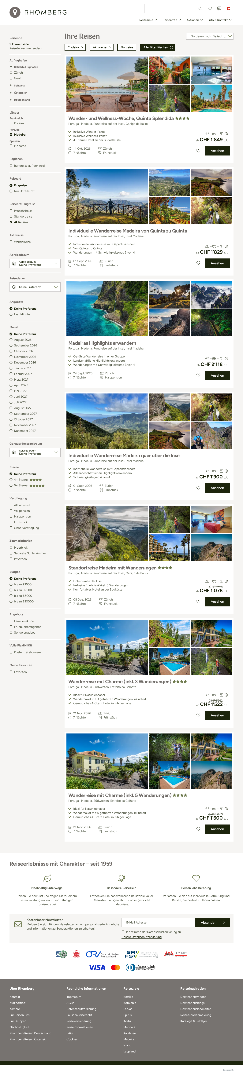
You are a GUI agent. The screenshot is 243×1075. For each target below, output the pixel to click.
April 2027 (21, 385)
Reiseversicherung (78, 1021)
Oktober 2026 (23, 351)
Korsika (19, 123)
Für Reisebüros (19, 1015)
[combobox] (174, 8)
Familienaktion (24, 621)
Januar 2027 (22, 368)
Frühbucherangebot (27, 627)
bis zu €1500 (23, 584)
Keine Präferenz (25, 308)
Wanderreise (22, 242)
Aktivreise (21, 222)
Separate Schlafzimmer (30, 553)
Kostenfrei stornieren (28, 652)
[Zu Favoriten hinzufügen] (198, 150)
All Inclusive (22, 505)
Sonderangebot (24, 632)
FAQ (69, 1033)
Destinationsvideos (193, 997)
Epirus (127, 1015)
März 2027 (21, 379)
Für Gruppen (17, 1021)
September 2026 (25, 345)
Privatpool (21, 559)
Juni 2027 (21, 396)
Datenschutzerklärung (81, 1009)
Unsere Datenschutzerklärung (142, 937)
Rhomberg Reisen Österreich (28, 1039)
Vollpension (22, 511)
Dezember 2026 (25, 362)
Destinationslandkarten (195, 1009)
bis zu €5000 (23, 596)
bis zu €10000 (24, 601)
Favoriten (20, 672)
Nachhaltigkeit (19, 1027)
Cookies (71, 1039)
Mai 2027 (20, 391)
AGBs (70, 1003)
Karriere (14, 1009)
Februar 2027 (23, 374)
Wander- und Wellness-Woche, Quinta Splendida (121, 118)
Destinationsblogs (192, 1003)
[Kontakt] (219, 8)
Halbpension (22, 516)
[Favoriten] (210, 8)
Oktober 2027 (23, 419)
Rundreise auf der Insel (29, 165)
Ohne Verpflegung (26, 528)
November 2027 (25, 425)
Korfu (127, 1021)
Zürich (18, 72)
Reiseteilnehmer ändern (25, 48)
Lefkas (127, 1009)
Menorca (20, 146)
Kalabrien (129, 1033)
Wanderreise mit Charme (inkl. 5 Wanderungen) (119, 795)
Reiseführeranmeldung (195, 1015)
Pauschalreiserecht (79, 1015)
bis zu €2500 (23, 590)
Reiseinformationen (79, 1027)
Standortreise (23, 216)
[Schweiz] (229, 8)
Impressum (73, 997)
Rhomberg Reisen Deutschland (30, 1033)
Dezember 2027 (25, 431)
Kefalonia (129, 1003)
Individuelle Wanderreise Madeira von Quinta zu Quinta (127, 231)
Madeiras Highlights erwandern (102, 343)
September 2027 (25, 413)
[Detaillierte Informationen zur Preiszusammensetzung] (226, 133)
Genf (17, 78)
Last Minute (22, 314)
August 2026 (23, 340)
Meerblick (21, 547)
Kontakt (14, 997)
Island (127, 1045)
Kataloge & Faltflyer (193, 1021)
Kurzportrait (17, 1003)
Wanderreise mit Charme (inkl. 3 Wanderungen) (119, 681)
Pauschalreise (23, 211)
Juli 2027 (20, 402)
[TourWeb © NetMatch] (228, 1070)
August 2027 (23, 408)
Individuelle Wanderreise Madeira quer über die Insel (124, 455)
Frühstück (21, 522)
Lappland (129, 1051)
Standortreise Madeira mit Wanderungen (112, 568)
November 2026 (25, 357)
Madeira (20, 134)
